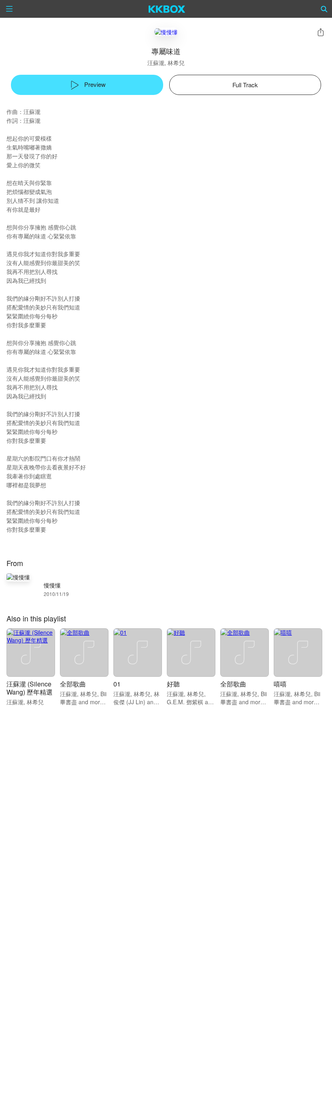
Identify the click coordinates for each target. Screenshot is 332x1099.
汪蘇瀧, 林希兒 (166, 63)
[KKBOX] (167, 9)
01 (117, 683)
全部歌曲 (73, 683)
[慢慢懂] (166, 31)
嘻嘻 (280, 683)
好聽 (173, 683)
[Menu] (9, 9)
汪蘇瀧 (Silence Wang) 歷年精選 (29, 688)
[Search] (324, 9)
